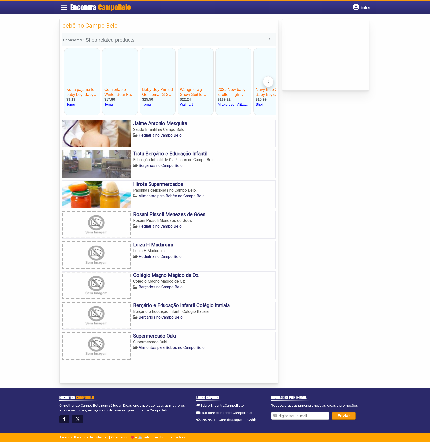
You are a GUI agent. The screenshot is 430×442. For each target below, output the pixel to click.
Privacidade (83, 437)
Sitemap (101, 437)
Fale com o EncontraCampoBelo (226, 413)
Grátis (251, 420)
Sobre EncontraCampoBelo (222, 405)
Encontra (100, 7)
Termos (65, 437)
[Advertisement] (322, 55)
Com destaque (230, 420)
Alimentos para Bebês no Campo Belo (172, 196)
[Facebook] (64, 419)
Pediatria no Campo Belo (160, 135)
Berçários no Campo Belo (161, 165)
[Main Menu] (64, 7)
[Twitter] (77, 419)
